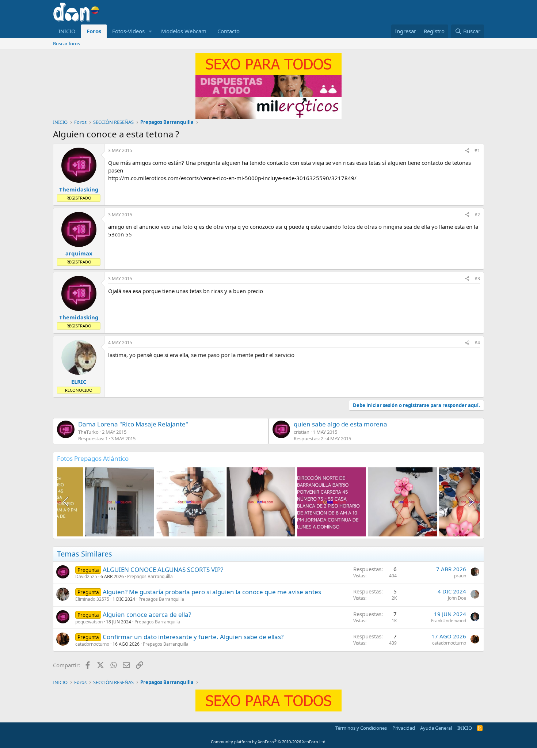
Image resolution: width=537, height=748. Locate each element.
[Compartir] (467, 151)
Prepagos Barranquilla (150, 576)
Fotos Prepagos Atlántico (93, 458)
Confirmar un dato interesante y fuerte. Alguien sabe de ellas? (193, 637)
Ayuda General (436, 728)
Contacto (228, 31)
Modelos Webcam (183, 31)
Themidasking (79, 189)
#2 (477, 215)
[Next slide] (470, 502)
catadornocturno (92, 644)
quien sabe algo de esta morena (340, 424)
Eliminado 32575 (92, 599)
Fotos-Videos (128, 31)
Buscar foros (66, 43)
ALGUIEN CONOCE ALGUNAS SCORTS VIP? (163, 569)
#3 (477, 279)
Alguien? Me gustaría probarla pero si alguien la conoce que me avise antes (212, 592)
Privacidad (403, 728)
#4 (477, 342)
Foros (94, 31)
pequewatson (89, 622)
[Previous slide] (66, 502)
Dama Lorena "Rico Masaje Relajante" (133, 424)
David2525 (86, 576)
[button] (150, 31)
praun (460, 576)
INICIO (67, 31)
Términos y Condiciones (361, 728)
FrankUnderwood (448, 621)
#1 (477, 150)
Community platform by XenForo (269, 741)
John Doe (457, 598)
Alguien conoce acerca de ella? (147, 614)
